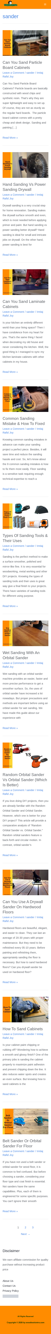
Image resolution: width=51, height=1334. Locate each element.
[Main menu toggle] (45, 4)
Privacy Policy (11, 1290)
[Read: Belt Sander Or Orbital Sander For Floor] (25, 1121)
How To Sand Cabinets (23, 1029)
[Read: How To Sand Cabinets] (25, 1009)
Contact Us (9, 1285)
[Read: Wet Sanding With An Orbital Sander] (25, 633)
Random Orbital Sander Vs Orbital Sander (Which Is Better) (25, 779)
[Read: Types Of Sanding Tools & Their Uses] (25, 516)
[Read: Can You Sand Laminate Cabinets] (25, 281)
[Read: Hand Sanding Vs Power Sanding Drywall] (25, 164)
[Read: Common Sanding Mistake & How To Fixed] (25, 398)
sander (30, 72)
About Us (8, 1280)
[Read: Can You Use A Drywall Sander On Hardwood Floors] (25, 882)
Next (25, 1234)
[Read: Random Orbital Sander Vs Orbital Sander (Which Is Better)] (25, 755)
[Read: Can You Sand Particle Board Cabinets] (25, 42)
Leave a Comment (13, 72)
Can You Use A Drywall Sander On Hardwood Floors (23, 907)
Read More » (10, 137)
